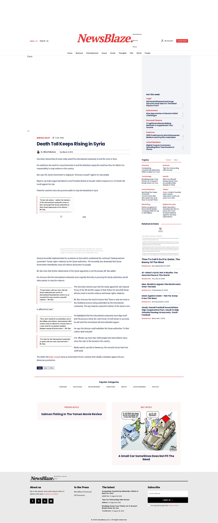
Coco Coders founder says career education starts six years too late (172, 195)
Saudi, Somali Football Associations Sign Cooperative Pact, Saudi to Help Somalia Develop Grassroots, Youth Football (160, 311)
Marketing (146, 204)
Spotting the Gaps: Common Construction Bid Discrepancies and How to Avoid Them (150, 196)
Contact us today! (51, 494)
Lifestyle (145, 165)
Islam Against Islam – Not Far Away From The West (160, 297)
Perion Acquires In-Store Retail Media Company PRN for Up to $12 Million (150, 210)
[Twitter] (38, 501)
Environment (152, 110)
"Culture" (168, 160)
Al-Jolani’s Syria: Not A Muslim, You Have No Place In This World (160, 273)
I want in (166, 500)
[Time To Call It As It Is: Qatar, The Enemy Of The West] (161, 242)
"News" (165, 189)
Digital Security (169, 204)
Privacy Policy (173, 505)
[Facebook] (32, 501)
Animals (166, 165)
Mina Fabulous (49, 152)
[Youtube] (50, 501)
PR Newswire (79, 495)
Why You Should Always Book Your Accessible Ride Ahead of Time (170, 182)
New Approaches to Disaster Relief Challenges (162, 114)
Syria (51, 368)
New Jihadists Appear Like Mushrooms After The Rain (161, 285)
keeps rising (53, 357)
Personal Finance (154, 120)
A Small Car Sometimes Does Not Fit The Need (146, 457)
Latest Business (153, 142)
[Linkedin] (44, 501)
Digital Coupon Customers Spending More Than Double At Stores (160, 147)
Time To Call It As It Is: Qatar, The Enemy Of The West (161, 261)
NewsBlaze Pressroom (83, 492)
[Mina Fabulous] (39, 152)
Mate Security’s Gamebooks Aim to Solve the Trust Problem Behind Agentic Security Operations (171, 212)
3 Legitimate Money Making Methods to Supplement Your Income (159, 125)
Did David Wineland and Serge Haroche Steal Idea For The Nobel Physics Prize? (161, 103)
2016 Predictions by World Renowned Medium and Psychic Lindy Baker (162, 136)
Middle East (43, 138)
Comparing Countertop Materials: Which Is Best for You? (151, 170)
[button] (44, 40)
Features (150, 132)
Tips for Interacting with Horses (171, 169)
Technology (146, 176)
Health (165, 176)
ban (45, 368)
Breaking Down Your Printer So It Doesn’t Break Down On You (150, 181)
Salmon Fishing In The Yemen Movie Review (71, 414)
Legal (148, 98)
